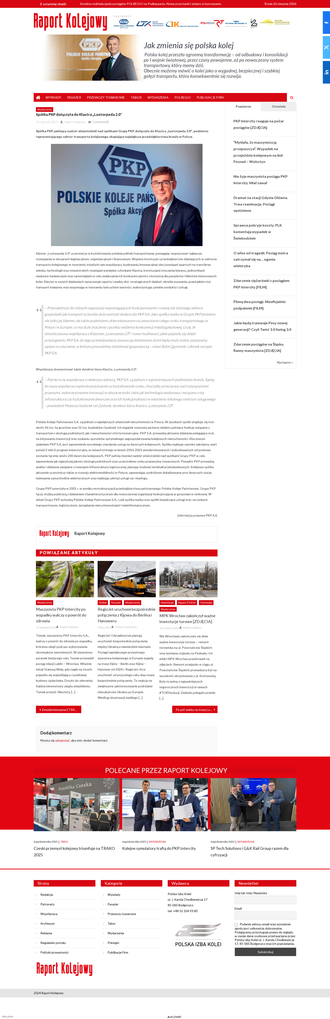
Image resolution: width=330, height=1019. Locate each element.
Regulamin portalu (53, 943)
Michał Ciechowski (126, 627)
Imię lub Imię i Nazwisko (251, 893)
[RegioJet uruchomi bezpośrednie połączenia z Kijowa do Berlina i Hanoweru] (127, 579)
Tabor (136, 97)
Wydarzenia (158, 97)
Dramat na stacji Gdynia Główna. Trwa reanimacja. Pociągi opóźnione (260, 204)
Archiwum (47, 923)
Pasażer (74, 97)
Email (238, 908)
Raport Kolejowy (74, 122)
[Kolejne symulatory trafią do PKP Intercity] (165, 804)
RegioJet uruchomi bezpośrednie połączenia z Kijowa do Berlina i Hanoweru (127, 615)
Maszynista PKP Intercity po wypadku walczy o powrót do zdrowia (61, 615)
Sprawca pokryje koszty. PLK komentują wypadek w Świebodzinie (257, 231)
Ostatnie (279, 106)
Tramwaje (206, 602)
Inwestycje (167, 602)
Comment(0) (100, 122)
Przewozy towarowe (106, 97)
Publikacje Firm (210, 97)
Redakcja (46, 894)
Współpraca (48, 914)
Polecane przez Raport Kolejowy (166, 770)
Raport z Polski (187, 602)
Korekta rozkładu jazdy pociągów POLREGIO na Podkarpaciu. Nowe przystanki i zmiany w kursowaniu (150, 2)
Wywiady (53, 97)
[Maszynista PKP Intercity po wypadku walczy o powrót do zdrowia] (65, 579)
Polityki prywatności (54, 952)
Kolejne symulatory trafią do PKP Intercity (159, 848)
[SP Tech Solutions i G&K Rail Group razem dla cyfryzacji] (253, 804)
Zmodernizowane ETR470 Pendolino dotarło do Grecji (61, 710)
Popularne (243, 106)
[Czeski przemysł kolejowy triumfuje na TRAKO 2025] (76, 804)
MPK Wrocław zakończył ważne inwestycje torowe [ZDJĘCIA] (187, 618)
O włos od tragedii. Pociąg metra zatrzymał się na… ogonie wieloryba (260, 259)
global (103, 602)
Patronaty (47, 904)
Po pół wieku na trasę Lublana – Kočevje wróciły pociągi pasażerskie (197, 710)
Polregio (182, 97)
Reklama (46, 933)
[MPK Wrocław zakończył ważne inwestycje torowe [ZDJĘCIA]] (188, 579)
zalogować (62, 740)
